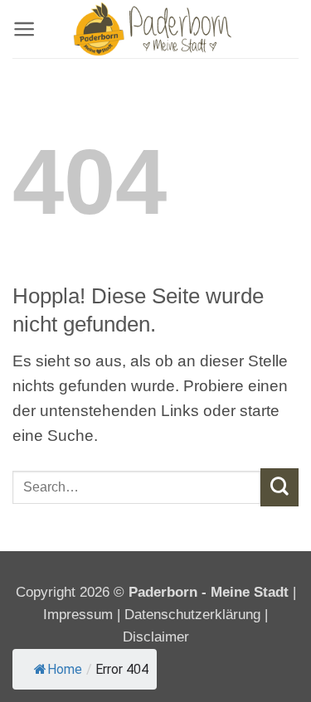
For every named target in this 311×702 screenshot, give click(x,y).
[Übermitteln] (279, 487)
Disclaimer (156, 637)
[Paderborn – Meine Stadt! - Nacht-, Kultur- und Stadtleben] (156, 29)
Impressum (80, 614)
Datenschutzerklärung (192, 614)
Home (64, 669)
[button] (24, 29)
